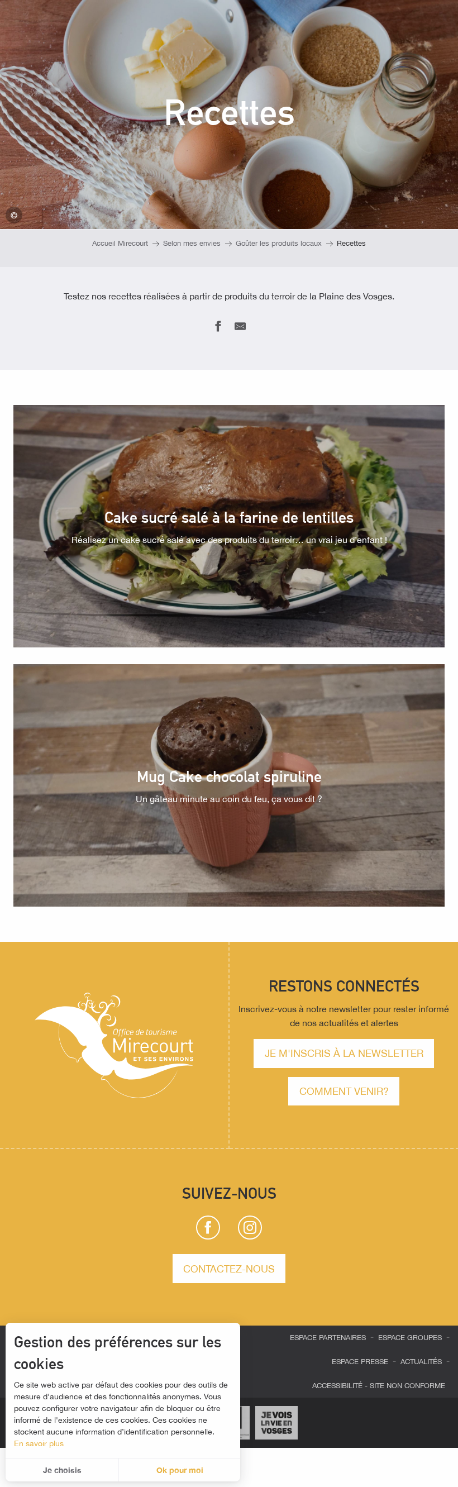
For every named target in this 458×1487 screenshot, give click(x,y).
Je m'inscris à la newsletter (344, 1053)
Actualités (421, 1361)
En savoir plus (39, 1443)
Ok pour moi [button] (179, 1470)
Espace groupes (410, 1337)
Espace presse (360, 1361)
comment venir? (344, 1091)
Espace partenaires (328, 1337)
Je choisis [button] (62, 1470)
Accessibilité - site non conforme (378, 1385)
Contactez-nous (229, 1268)
